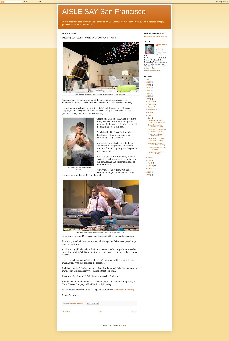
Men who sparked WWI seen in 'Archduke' (157, 148)
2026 (148, 79)
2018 (148, 172)
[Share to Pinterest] (97, 303)
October (151, 107)
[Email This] (88, 303)
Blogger (123, 325)
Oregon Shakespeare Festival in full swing (155, 126)
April (149, 160)
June (150, 118)
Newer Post (66, 311)
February (151, 166)
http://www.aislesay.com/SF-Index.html (155, 36)
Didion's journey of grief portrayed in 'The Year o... (157, 121)
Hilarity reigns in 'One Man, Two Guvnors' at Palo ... (156, 139)
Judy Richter (162, 45)
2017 (148, 175)
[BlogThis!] (90, 303)
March (150, 163)
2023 (148, 88)
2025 (148, 82)
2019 (148, 99)
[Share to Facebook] (95, 303)
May (149, 157)
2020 (148, 96)
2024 (148, 85)
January (151, 168)
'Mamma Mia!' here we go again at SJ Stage (156, 153)
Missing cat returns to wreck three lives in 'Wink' (157, 130)
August (150, 112)
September (152, 110)
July (149, 115)
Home (100, 311)
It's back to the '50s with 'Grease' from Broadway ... (157, 144)
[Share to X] (93, 303)
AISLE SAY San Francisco (104, 12)
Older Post (133, 311)
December (151, 101)
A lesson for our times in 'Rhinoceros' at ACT (155, 135)
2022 (148, 90)
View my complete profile (152, 71)
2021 (148, 93)
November (151, 104)
